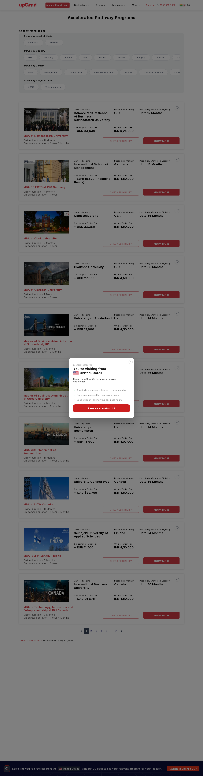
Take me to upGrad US (101, 408)
